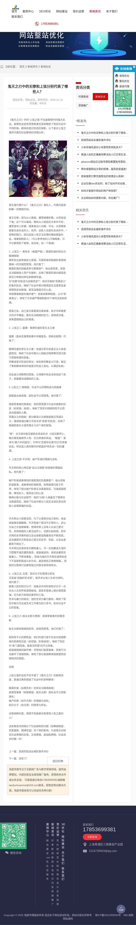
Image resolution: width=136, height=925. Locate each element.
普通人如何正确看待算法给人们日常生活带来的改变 (104, 155)
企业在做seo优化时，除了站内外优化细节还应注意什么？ (104, 184)
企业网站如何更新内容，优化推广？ (101, 198)
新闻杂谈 (46, 66)
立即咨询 (92, 836)
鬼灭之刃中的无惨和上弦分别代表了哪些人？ (103, 133)
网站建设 (47, 847)
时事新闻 (83, 96)
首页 (21, 66)
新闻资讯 (33, 66)
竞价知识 (57, 864)
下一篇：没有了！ (19, 758)
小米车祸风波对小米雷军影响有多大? (101, 147)
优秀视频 (57, 897)
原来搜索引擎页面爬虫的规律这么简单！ (103, 176)
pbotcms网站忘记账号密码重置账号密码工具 (104, 162)
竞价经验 (57, 847)
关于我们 (62, 858)
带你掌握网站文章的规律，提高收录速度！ (104, 169)
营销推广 (83, 105)
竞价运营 (57, 829)
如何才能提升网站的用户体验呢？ (99, 190)
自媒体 (47, 874)
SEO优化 (62, 828)
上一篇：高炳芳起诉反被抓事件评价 (29, 751)
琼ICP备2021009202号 (108, 915)
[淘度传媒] (16, 7)
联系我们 (62, 874)
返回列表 (58, 761)
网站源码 (68, 918)
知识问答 (52, 880)
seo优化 (47, 861)
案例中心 (47, 829)
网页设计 (57, 880)
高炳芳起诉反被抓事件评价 (96, 140)
